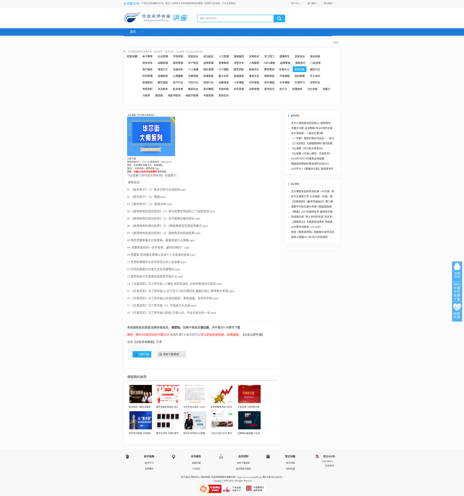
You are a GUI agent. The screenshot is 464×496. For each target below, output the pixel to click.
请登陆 (175, 327)
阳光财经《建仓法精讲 (140, 407)
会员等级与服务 (243, 469)
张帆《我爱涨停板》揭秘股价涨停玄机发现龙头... (319, 232)
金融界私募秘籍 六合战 (249, 433)
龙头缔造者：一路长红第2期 (307, 133)
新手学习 (149, 463)
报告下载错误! (171, 354)
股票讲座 (169, 52)
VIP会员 (196, 469)
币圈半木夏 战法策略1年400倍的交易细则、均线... (319, 128)
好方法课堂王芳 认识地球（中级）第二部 (314, 196)
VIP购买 (323, 39)
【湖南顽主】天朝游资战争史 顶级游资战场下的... (319, 221)
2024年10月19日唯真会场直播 (307, 158)
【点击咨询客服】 (144, 341)
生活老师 (190, 39)
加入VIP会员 (457, 291)
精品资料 (247, 39)
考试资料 (228, 39)
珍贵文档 (266, 39)
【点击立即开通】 (252, 334)
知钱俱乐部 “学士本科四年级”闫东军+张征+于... (318, 216)
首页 (133, 31)
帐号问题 (290, 463)
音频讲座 (285, 39)
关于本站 (185, 477)
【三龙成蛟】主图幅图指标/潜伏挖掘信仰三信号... (319, 143)
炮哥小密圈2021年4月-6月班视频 (309, 237)
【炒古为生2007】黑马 (221, 433)
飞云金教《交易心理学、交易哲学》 (311, 153)
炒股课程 (171, 39)
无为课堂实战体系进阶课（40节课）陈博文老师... (319, 191)
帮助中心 (195, 477)
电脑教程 (209, 39)
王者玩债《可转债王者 (248, 407)
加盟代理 (196, 463)
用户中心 (295, 3)
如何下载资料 (243, 463)
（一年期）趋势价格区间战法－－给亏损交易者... (319, 138)
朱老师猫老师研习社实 (221, 407)
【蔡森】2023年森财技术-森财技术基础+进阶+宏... (319, 211)
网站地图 (205, 477)
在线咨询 (457, 271)
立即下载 (144, 354)
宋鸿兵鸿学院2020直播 (194, 433)
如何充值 (290, 469)
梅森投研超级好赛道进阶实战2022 (310, 163)
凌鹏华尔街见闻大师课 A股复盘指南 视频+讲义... (318, 206)
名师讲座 (133, 39)
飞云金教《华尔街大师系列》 (307, 148)
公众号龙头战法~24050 (194, 407)
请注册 (204, 327)
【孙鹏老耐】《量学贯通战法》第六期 (312, 201)
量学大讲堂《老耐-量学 (167, 433)
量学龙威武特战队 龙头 (167, 407)
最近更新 (304, 39)
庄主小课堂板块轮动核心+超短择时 (311, 123)
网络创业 (152, 39)
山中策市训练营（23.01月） (306, 227)
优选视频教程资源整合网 (140, 52)
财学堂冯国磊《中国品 (140, 433)
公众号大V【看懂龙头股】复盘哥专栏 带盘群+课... (319, 168)
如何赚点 (149, 469)
